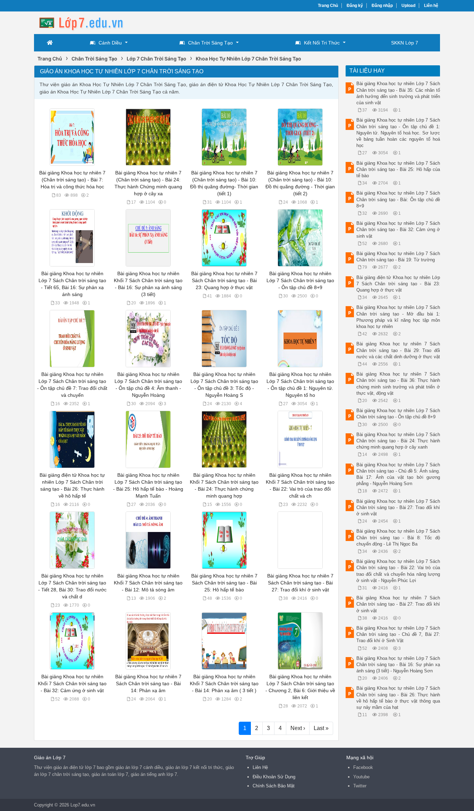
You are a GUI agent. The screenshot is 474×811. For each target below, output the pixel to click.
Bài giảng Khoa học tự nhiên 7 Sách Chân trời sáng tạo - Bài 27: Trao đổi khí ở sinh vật (300, 582)
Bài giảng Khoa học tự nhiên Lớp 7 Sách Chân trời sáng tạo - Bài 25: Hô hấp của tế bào (398, 169)
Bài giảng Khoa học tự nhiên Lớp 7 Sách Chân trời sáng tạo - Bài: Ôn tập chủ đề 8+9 (398, 199)
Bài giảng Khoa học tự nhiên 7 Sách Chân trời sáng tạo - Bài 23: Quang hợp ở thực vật (224, 280)
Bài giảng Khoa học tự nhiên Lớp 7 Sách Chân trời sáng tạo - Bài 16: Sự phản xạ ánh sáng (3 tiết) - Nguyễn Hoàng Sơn (398, 664)
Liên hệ (431, 5)
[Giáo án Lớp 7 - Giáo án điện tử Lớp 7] (89, 22)
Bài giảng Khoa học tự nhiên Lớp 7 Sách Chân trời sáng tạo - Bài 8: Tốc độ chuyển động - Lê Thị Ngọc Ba (398, 537)
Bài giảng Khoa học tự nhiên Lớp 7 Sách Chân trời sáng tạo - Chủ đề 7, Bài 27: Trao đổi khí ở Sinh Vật (398, 634)
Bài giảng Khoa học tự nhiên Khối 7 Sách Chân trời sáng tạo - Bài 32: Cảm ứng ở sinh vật (72, 683)
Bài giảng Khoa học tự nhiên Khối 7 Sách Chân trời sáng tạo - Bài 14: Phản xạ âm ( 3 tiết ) (224, 683)
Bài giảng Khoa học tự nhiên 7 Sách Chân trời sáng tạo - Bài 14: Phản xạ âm (148, 683)
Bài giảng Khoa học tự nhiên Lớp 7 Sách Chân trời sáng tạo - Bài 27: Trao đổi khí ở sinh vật (398, 507)
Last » (321, 728)
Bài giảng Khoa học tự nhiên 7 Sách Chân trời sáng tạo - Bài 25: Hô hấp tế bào (224, 582)
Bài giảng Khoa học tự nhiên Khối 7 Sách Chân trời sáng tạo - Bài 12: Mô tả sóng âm (148, 582)
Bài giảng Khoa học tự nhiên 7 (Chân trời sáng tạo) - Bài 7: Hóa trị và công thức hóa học (72, 179)
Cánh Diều (110, 43)
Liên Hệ (260, 767)
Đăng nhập (382, 5)
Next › (297, 728)
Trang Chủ (328, 5)
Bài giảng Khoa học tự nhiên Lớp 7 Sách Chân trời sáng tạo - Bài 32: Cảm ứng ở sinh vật (398, 229)
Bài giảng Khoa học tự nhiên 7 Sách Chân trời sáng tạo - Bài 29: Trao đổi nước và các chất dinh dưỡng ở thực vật (398, 350)
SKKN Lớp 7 (404, 43)
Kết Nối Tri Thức (322, 43)
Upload (408, 5)
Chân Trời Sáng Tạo (210, 43)
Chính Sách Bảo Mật (274, 785)
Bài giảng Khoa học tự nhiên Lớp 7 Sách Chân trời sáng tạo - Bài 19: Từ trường (398, 256)
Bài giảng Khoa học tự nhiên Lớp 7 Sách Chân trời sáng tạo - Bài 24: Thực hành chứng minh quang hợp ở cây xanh (398, 441)
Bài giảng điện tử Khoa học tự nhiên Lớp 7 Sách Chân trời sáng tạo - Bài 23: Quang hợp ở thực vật (398, 284)
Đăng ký (355, 5)
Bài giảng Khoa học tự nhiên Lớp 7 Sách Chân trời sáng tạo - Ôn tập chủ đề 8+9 (300, 280)
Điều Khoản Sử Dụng (274, 776)
